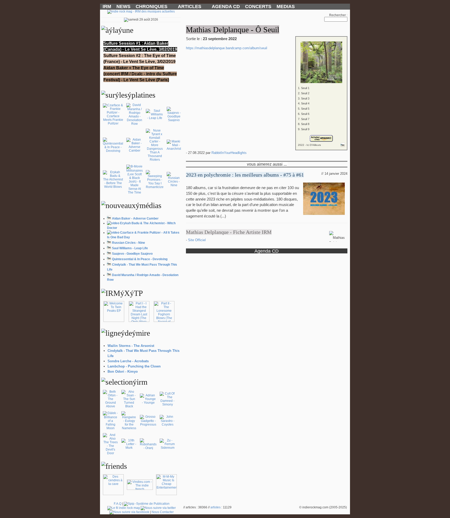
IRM (107, 6)
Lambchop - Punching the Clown (134, 366)
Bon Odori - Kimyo (123, 371)
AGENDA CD (226, 6)
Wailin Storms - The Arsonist (131, 346)
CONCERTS (258, 6)
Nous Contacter (163, 512)
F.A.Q (117, 503)
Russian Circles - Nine (128, 243)
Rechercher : (338, 15)
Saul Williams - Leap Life (130, 248)
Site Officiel (197, 240)
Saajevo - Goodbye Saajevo (132, 253)
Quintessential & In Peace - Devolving (139, 259)
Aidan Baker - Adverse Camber (135, 218)
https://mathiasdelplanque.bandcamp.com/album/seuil (226, 48)
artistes (215, 507)
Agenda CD (266, 251)
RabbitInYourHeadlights (229, 153)
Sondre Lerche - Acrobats (128, 361)
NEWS (123, 6)
